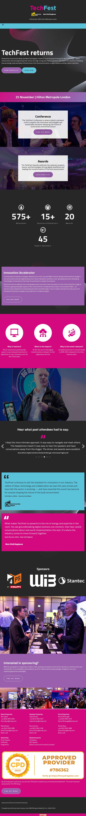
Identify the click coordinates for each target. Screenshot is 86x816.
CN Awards (33, 740)
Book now (29, 70)
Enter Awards (5, 740)
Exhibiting (4, 742)
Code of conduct (5, 803)
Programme (5, 744)
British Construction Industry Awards (42, 744)
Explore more (12, 299)
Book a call (4, 733)
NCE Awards (33, 742)
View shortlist (11, 70)
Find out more (43, 132)
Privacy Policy (24, 803)
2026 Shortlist (43, 175)
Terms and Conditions (15, 803)
